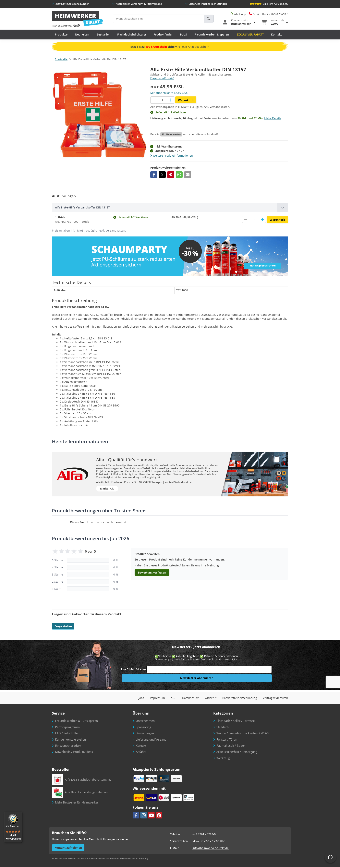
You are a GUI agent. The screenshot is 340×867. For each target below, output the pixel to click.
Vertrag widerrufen (275, 698)
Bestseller (103, 34)
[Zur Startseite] (77, 19)
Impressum (157, 698)
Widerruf (210, 698)
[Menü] (20, 814)
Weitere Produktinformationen (173, 155)
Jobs (141, 698)
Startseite (61, 59)
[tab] (170, 207)
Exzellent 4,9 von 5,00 (275, 4)
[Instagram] (143, 815)
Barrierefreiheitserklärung (239, 698)
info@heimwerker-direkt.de (210, 848)
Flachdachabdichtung (131, 34)
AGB (173, 698)
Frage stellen (63, 626)
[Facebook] (136, 815)
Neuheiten (82, 34)
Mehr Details (272, 118)
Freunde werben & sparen (211, 34)
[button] (153, 174)
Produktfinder (163, 34)
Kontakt (276, 34)
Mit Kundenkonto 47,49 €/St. (169, 93)
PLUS (183, 34)
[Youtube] (151, 815)
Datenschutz (190, 698)
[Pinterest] (159, 815)
